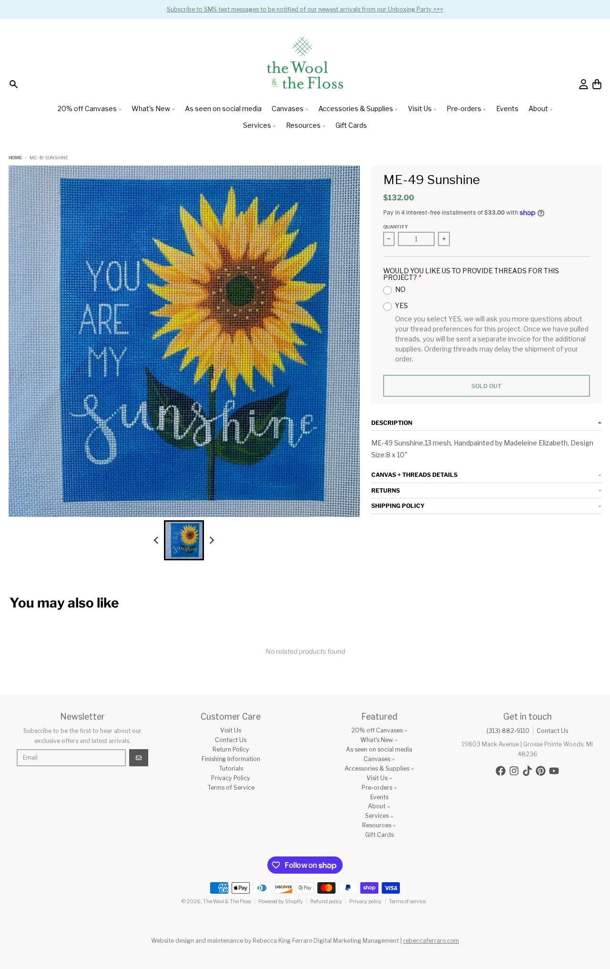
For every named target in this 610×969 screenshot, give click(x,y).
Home (15, 157)
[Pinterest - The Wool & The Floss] (541, 771)
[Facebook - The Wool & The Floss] (501, 771)
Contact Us (552, 730)
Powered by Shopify (280, 901)
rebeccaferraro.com (431, 940)
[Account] (584, 84)
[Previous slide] (157, 540)
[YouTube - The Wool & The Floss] (554, 771)
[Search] (14, 84)
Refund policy (326, 901)
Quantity (395, 226)
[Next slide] (212, 540)
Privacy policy (365, 901)
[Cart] (597, 84)
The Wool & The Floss (227, 901)
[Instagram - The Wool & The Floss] (514, 771)
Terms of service (407, 901)
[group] (184, 540)
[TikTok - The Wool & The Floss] (527, 771)
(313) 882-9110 (508, 730)
